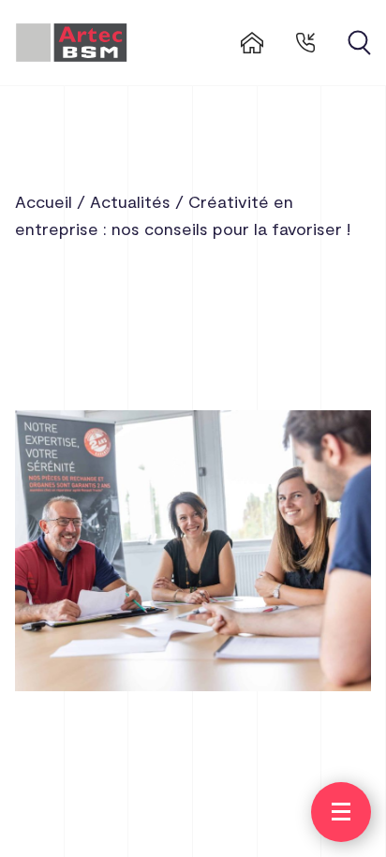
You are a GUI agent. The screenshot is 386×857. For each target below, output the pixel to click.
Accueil (43, 201)
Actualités (130, 201)
